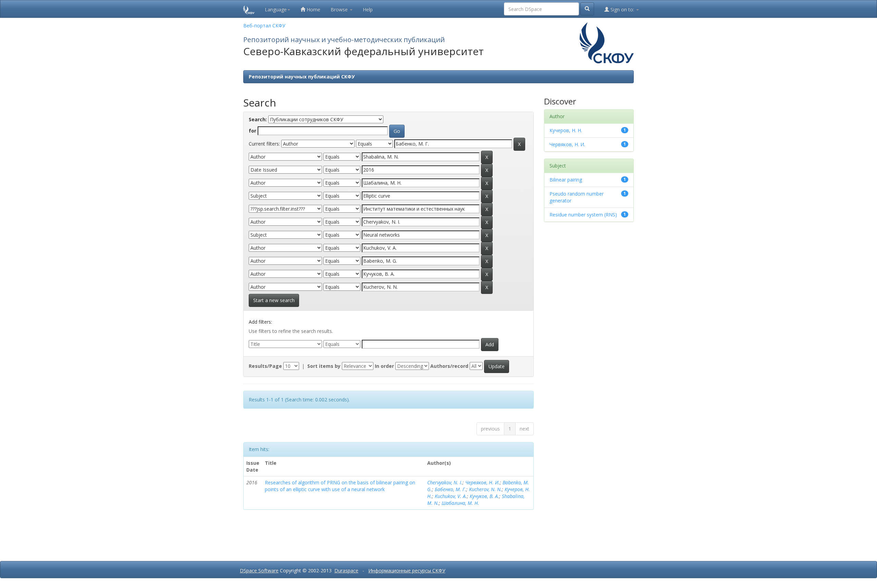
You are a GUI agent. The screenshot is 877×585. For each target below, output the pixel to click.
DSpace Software (259, 570)
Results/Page (265, 366)
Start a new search (274, 300)
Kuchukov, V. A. (451, 496)
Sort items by (324, 366)
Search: (258, 119)
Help (368, 9)
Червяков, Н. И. (482, 482)
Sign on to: (622, 9)
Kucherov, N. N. (485, 489)
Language (276, 9)
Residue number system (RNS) (583, 214)
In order (384, 366)
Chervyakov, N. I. (444, 482)
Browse (340, 9)
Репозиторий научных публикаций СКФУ (302, 76)
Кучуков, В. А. (484, 496)
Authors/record (449, 366)
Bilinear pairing (565, 179)
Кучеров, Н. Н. (565, 130)
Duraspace (346, 570)
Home (312, 9)
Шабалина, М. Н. (460, 503)
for (252, 130)
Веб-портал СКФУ (264, 25)
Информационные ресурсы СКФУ (406, 570)
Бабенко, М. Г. (450, 489)
